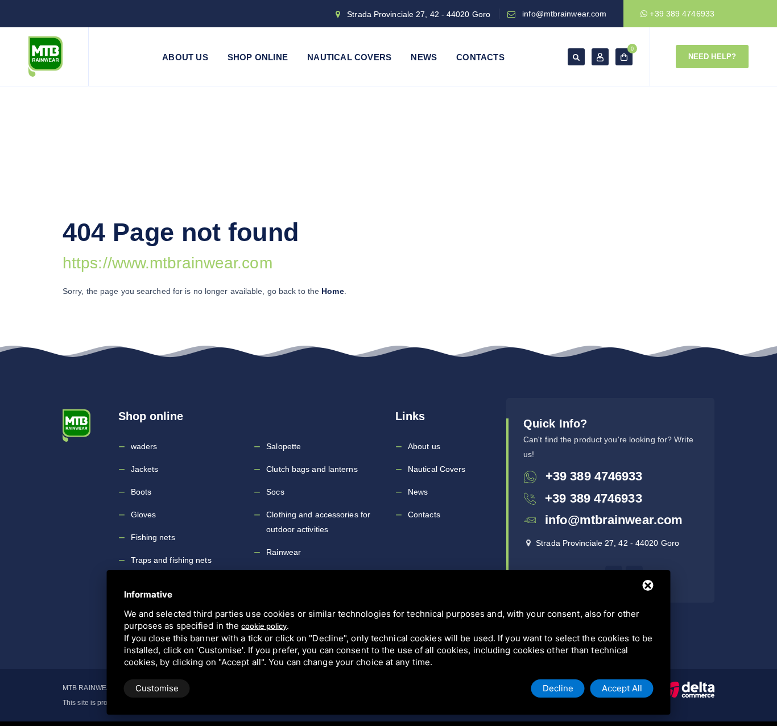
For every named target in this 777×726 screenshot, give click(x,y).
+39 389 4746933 (680, 13)
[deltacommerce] (688, 689)
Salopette (283, 446)
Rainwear (283, 552)
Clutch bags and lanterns (311, 469)
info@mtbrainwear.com (564, 13)
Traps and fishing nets (171, 560)
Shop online (258, 57)
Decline (558, 688)
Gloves (143, 514)
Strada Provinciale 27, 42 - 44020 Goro (418, 14)
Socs (275, 491)
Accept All (622, 688)
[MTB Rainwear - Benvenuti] (45, 56)
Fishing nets (153, 537)
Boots (141, 491)
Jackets (145, 469)
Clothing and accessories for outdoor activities (318, 522)
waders (144, 446)
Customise (157, 688)
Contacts (480, 57)
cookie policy (264, 625)
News (424, 57)
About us (185, 57)
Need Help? (712, 56)
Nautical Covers (349, 57)
